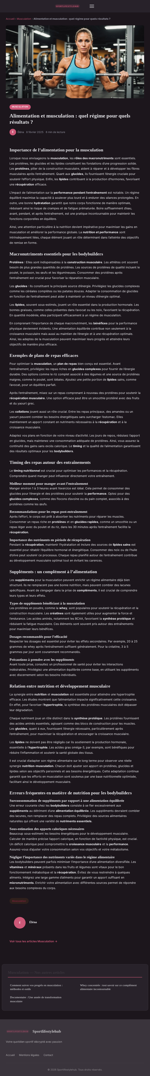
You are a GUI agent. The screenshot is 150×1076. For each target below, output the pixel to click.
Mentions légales (29, 1055)
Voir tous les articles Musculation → (33, 941)
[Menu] (91, 6)
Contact (48, 1055)
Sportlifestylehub (47, 1031)
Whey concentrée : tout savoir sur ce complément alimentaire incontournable (108, 987)
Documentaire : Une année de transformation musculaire (35, 999)
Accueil (10, 18)
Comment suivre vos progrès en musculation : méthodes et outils (36, 987)
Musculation (24, 18)
